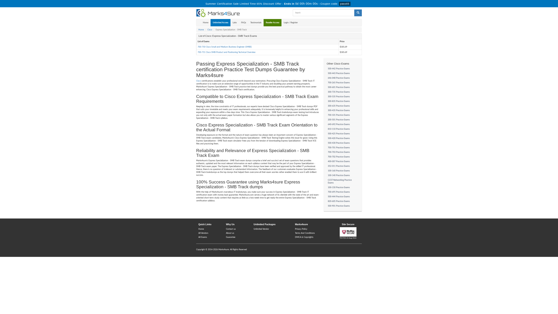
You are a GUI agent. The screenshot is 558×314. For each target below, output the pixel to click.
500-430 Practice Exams (339, 143)
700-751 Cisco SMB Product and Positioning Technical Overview (226, 52)
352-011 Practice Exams (339, 166)
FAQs (243, 23)
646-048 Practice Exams (339, 78)
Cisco (209, 30)
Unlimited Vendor (261, 229)
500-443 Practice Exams (339, 73)
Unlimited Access (220, 23)
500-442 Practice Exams (339, 69)
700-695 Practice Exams (339, 192)
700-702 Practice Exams (339, 157)
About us (230, 233)
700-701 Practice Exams (339, 148)
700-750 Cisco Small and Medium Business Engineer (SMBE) (225, 47)
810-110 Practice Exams (339, 129)
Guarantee (230, 237)
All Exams (202, 237)
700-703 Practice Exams (339, 152)
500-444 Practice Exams (339, 197)
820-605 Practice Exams (339, 201)
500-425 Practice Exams (339, 134)
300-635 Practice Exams (339, 106)
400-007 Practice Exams (339, 161)
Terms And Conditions (305, 233)
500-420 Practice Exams (339, 138)
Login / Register (291, 23)
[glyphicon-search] (358, 12)
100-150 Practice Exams (339, 188)
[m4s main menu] (198, 22)
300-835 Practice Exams (339, 101)
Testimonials (255, 23)
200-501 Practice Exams (339, 120)
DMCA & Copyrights (304, 237)
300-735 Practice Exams (339, 92)
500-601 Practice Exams (339, 87)
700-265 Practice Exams (339, 83)
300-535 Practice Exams (339, 97)
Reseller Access (272, 23)
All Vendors (203, 233)
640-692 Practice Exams (339, 124)
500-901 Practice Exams (339, 206)
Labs (235, 23)
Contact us (231, 229)
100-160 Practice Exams (339, 171)
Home (205, 23)
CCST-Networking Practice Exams (340, 181)
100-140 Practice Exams (339, 175)
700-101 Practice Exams (339, 115)
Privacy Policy (301, 229)
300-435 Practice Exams (339, 110)
